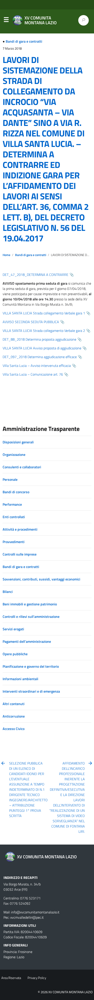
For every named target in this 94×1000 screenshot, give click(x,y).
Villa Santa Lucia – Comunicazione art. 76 (33, 374)
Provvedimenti (13, 541)
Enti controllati (14, 516)
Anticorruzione (14, 716)
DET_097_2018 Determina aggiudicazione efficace (40, 356)
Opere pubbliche (15, 654)
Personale (10, 479)
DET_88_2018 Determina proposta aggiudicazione (39, 339)
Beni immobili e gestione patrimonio (30, 604)
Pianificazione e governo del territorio (31, 666)
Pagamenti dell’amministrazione (27, 641)
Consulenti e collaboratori (22, 467)
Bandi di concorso (16, 492)
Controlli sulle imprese (20, 554)
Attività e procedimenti (20, 529)
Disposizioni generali (18, 442)
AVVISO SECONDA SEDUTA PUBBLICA (31, 321)
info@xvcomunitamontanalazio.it (35, 912)
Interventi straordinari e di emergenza (31, 691)
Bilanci (8, 591)
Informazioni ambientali (20, 678)
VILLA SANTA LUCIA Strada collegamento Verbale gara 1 (44, 313)
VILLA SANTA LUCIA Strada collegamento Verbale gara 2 (44, 330)
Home (6, 255)
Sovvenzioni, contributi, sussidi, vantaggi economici (41, 579)
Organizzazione (14, 454)
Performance (12, 504)
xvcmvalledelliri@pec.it (27, 917)
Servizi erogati (13, 629)
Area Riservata (11, 977)
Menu (6, 20)
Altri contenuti (13, 703)
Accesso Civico (13, 728)
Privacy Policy (37, 977)
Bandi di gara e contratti (24, 41)
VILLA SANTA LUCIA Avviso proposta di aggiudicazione (42, 348)
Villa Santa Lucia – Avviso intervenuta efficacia (37, 365)
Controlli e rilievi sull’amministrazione (31, 616)
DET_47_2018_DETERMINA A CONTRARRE (35, 274)
